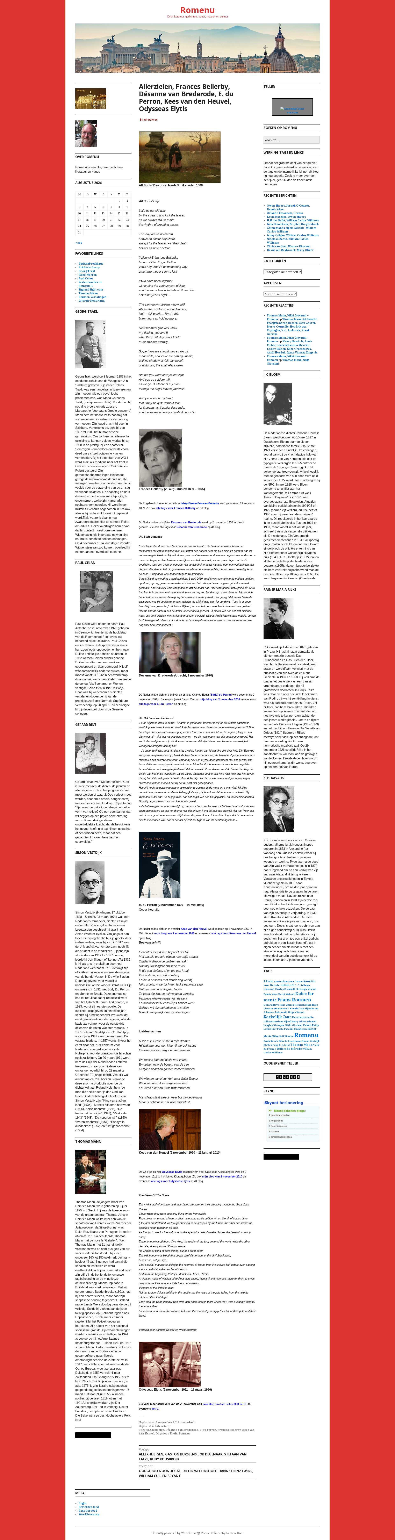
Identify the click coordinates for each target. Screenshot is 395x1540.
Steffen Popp (271, 1045)
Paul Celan (86, 278)
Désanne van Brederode (181, 1430)
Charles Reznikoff (285, 989)
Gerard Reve (271, 1004)
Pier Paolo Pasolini (282, 1028)
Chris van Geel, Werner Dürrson (288, 246)
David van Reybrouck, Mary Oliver (290, 250)
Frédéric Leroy (89, 267)
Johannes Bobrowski (275, 1012)
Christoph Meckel (305, 989)
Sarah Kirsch (271, 1041)
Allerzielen (156, 1430)
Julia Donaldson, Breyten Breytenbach (293, 224)
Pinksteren (300, 1028)
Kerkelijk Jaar (277, 1016)
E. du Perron (208, 1430)
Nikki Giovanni (293, 1025)
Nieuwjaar (279, 1025)
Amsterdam (281, 981)
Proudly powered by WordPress (174, 1533)
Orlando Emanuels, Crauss (285, 213)
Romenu (197, 9)
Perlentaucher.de (90, 282)
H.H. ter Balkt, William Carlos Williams (293, 220)
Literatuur (162, 1426)
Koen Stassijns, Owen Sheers (286, 217)
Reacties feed (88, 1510)
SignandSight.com (91, 289)
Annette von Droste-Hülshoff (289, 983)
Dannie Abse (271, 994)
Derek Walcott (286, 994)
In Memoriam (279, 1008)
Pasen (307, 1025)
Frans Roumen (294, 1000)
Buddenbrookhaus (91, 263)
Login (82, 1503)
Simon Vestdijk (310, 1041)
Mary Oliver (299, 1021)
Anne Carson (295, 981)
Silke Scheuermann (290, 1041)
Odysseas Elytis (166, 1433)
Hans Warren (88, 275)
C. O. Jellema (302, 985)
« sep (78, 242)
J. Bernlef (293, 1008)
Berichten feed (89, 1507)
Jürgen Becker (296, 1012)
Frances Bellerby (229, 1430)
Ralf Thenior (286, 1036)
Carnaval (269, 988)
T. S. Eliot (284, 1045)
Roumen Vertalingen (92, 297)
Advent (268, 981)
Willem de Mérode (289, 1049)
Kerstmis (298, 1017)
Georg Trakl (87, 271)
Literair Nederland (92, 300)
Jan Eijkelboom (309, 1008)
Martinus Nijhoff (281, 1021)
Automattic (234, 1533)
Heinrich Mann (303, 1004)
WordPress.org (89, 1514)
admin (191, 1422)
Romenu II (86, 286)
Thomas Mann (88, 293)
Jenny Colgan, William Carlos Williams (293, 235)
